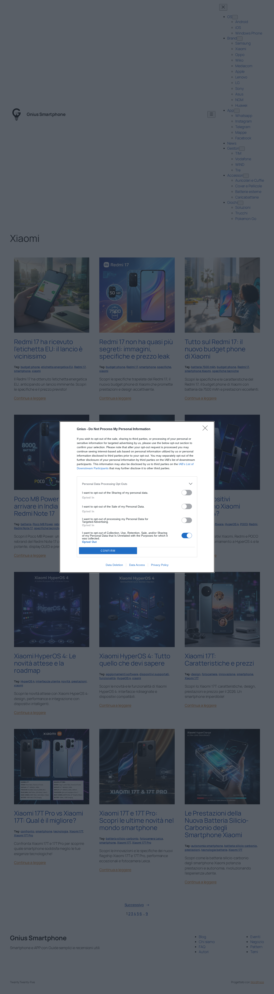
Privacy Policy (159, 564)
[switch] (187, 492)
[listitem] (137, 484)
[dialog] (137, 497)
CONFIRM (108, 550)
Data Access (137, 564)
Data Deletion (114, 564)
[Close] (206, 429)
